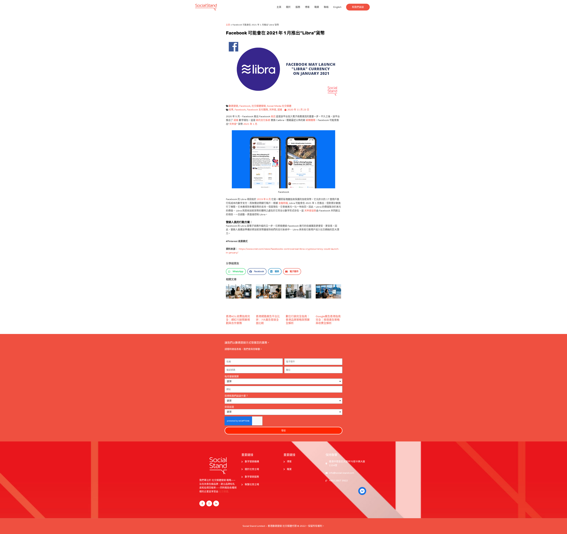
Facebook (244, 106)
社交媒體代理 (289, 526)
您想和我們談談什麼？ (236, 395)
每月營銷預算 (232, 376)
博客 (307, 7)
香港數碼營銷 (275, 526)
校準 (231, 109)
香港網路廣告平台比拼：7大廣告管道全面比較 (268, 320)
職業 (316, 7)
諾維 (279, 109)
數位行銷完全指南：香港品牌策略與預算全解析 (298, 320)
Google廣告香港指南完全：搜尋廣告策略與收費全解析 (328, 320)
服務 (297, 7)
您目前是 (229, 407)
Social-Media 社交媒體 (279, 106)
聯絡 (326, 7)
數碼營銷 (233, 106)
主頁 (279, 7)
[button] (358, 7)
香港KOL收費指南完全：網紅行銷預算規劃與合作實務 (238, 320)
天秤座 (272, 109)
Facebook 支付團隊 (257, 109)
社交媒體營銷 (259, 106)
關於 (288, 7)
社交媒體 (223, 491)
